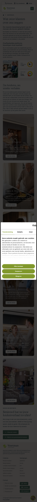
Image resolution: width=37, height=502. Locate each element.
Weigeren (19, 276)
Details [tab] (20, 232)
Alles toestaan (18, 266)
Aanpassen (18, 271)
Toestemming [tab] (7, 232)
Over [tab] (31, 232)
